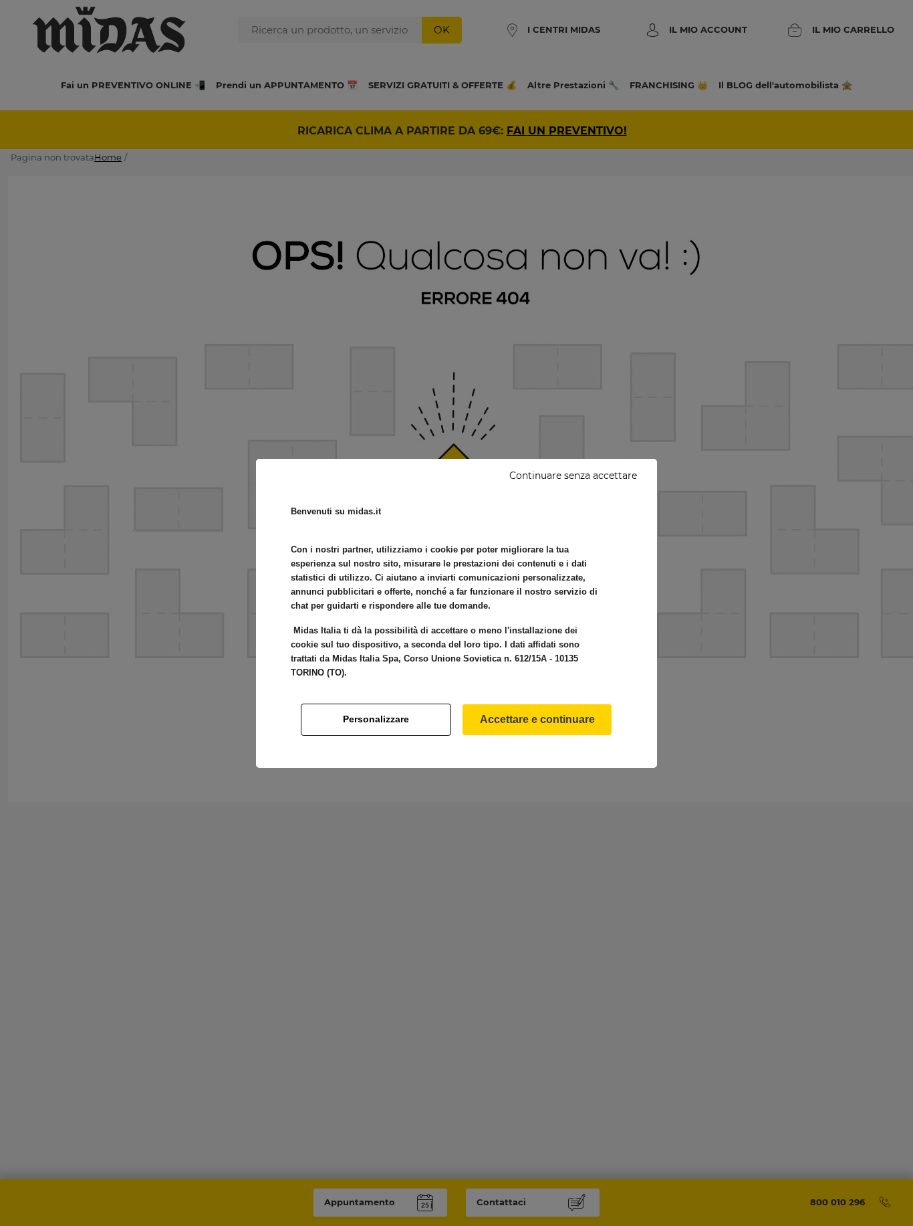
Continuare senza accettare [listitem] (573, 476)
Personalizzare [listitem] (376, 719)
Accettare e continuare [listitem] (537, 719)
